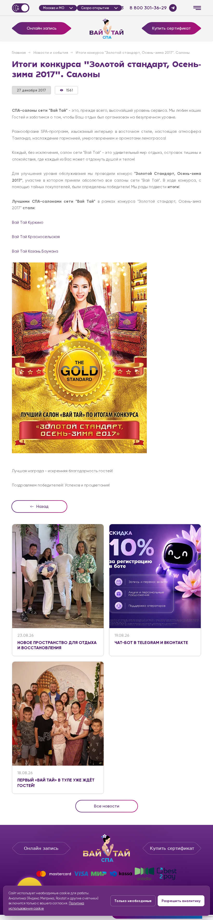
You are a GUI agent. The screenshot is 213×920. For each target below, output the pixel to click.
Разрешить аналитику (181, 901)
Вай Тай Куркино (27, 222)
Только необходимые (133, 901)
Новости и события (51, 52)
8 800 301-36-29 (148, 8)
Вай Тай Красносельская (36, 236)
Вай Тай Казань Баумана (35, 251)
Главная (19, 52)
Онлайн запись (42, 28)
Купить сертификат (171, 28)
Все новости (106, 806)
